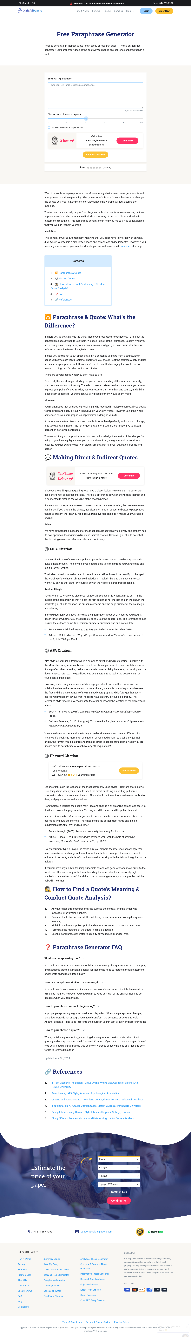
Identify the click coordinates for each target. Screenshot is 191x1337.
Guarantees (23, 1285)
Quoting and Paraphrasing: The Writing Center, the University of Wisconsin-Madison (97, 1099)
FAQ (20, 1296)
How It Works (82, 11)
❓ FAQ (59, 294)
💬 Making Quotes (65, 278)
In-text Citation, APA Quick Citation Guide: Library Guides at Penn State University (96, 1105)
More (128, 11)
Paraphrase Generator (54, 1280)
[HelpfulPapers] (30, 11)
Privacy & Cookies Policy (98, 1322)
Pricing (107, 11)
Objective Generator (90, 1284)
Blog (20, 1301)
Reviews (96, 11)
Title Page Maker (51, 1285)
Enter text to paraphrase (59, 78)
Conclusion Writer (52, 1291)
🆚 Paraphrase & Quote (68, 272)
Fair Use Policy (121, 1322)
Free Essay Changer (53, 1296)
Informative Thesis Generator (94, 1274)
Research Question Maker (93, 1279)
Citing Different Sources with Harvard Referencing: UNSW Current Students (93, 1118)
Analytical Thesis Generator (94, 1259)
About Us (22, 1280)
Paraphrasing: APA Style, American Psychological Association (85, 1093)
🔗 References (63, 299)
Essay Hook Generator (91, 1289)
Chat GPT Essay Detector (92, 1300)
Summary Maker (51, 1259)
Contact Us (23, 1307)
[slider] (86, 118)
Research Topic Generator (56, 1275)
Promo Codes (24, 1275)
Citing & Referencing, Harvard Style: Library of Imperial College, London (90, 1112)
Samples (118, 11)
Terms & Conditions (72, 1322)
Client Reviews (25, 1291)
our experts (126, 246)
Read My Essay (51, 1264)
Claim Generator (88, 1295)
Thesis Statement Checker (56, 1269)
